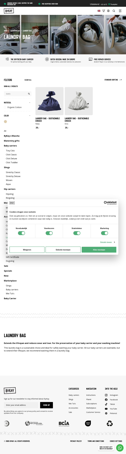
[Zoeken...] (113, 10)
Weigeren (27, 250)
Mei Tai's (72, 403)
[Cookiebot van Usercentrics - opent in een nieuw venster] (106, 203)
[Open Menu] (120, 11)
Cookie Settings (116, 441)
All (5, 131)
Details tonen (106, 242)
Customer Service (93, 412)
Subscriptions (91, 403)
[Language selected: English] (98, 10)
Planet (88, 399)
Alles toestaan (99, 250)
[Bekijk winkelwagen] (103, 10)
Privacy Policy (76, 441)
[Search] (28, 93)
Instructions (91, 395)
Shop (5, 31)
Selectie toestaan (63, 250)
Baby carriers (74, 395)
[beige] (5, 121)
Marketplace (91, 408)
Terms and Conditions (96, 441)
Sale (70, 412)
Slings (71, 399)
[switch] (49, 233)
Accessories (15, 31)
